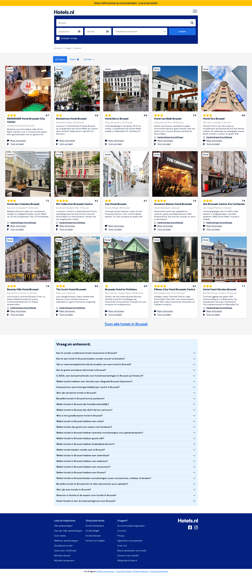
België (68, 48)
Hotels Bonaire (93, 535)
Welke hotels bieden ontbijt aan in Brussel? (80, 449)
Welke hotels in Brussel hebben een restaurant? (83, 466)
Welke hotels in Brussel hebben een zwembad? (82, 455)
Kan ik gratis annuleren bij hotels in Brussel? (81, 370)
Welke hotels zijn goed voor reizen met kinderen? (84, 426)
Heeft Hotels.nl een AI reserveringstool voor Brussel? (86, 500)
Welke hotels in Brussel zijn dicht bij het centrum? (84, 409)
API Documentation (106, 571)
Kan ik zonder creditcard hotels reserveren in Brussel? (86, 352)
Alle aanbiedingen (63, 525)
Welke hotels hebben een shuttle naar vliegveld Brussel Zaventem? (94, 381)
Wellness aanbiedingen (66, 540)
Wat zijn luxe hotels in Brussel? (73, 489)
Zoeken (182, 31)
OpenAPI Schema (124, 571)
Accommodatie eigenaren (131, 525)
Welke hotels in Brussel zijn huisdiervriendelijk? (82, 404)
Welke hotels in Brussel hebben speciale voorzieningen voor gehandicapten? (99, 432)
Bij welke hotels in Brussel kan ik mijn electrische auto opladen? (92, 483)
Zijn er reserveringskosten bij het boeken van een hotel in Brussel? (93, 364)
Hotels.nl (58, 48)
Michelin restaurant (64, 560)
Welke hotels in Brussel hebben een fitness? (81, 472)
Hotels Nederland (95, 525)
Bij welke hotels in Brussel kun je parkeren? (80, 398)
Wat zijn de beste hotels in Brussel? (76, 392)
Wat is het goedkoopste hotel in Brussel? (79, 415)
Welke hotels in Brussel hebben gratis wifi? (80, 438)
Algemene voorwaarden (129, 540)
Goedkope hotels (63, 545)
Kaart (73, 59)
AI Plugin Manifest (141, 571)
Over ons (122, 545)
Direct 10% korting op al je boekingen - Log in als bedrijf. (126, 3)
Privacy (121, 535)
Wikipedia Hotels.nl (127, 560)
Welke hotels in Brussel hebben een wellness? (82, 461)
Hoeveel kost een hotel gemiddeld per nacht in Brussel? (88, 387)
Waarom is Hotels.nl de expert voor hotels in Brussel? (86, 495)
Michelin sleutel (62, 555)
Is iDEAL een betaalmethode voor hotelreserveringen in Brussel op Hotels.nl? (99, 375)
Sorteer (88, 59)
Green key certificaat (65, 550)
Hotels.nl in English (95, 540)
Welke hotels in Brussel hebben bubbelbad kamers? (85, 444)
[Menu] (195, 11)
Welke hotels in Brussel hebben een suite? (80, 421)
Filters (62, 59)
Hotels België (92, 530)
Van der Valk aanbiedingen (68, 530)
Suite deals (60, 535)
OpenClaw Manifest (159, 571)
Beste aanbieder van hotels (131, 550)
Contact (121, 530)
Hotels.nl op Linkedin (128, 555)
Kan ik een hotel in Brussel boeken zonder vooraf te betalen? (90, 358)
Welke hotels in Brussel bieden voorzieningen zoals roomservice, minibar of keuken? (103, 478)
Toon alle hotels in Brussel (126, 324)
